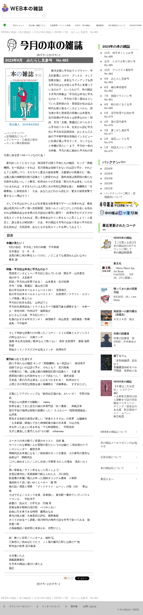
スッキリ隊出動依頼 (18, 143)
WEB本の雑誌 (8, 32)
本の (18, 25)
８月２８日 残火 (124, 319)
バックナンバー (15, 133)
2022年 (108, 188)
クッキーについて (51, 606)
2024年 (108, 178)
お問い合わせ (89, 606)
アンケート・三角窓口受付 (22, 139)
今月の (83, 25)
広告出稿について (111, 457)
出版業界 (60, 25)
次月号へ (54, 55)
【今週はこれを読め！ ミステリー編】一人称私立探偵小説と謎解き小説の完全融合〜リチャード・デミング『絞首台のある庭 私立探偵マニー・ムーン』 (125, 399)
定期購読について (16, 136)
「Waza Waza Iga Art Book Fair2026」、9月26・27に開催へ (124, 273)
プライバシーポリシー (20, 606)
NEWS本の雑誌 (123, 237)
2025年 (108, 173)
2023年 (58, 32)
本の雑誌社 (116, 25)
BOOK (136, 25)
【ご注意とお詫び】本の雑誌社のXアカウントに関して (125, 246)
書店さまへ (107, 479)
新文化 (117, 263)
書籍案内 (100, 25)
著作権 (74, 606)
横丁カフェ (120, 355)
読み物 (37, 25)
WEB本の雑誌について (114, 431)
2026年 (108, 168)
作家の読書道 (121, 333)
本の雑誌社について (112, 468)
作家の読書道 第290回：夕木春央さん (125, 341)
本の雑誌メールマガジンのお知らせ (119, 444)
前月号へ (42, 55)
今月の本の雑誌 (42, 32)
